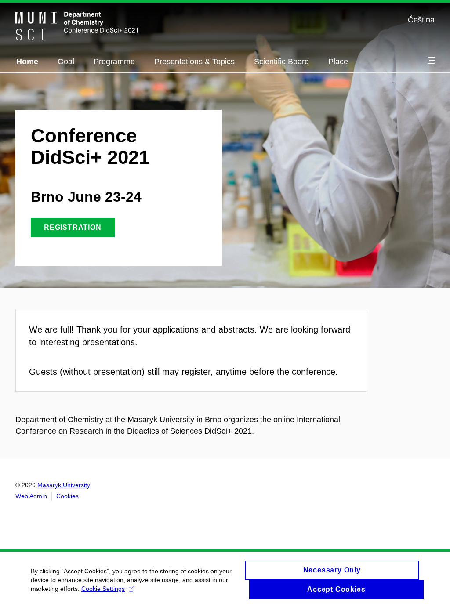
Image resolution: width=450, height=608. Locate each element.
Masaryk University (63, 485)
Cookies (67, 495)
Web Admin (31, 495)
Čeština (421, 19)
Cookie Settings (103, 588)
